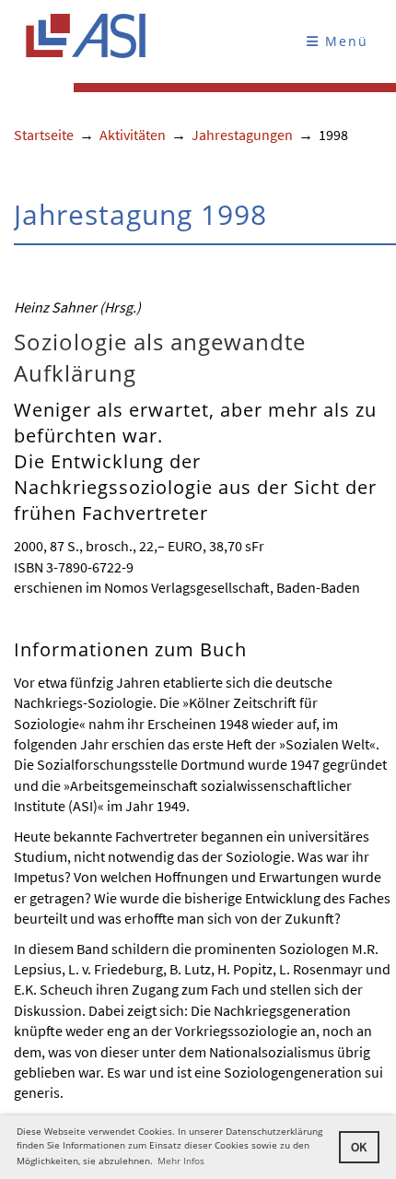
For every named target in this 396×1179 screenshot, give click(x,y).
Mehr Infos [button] (180, 1160)
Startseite (44, 134)
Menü (344, 41)
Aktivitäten (132, 134)
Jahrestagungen (242, 134)
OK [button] (359, 1146)
